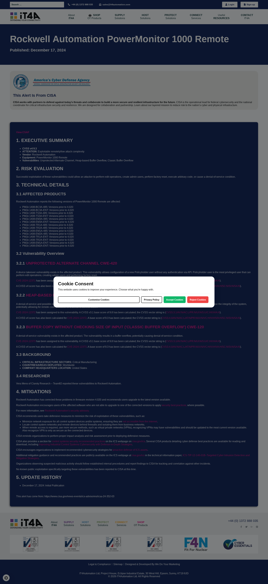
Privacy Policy (151, 299)
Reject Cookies (198, 299)
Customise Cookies (98, 299)
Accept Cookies (174, 299)
